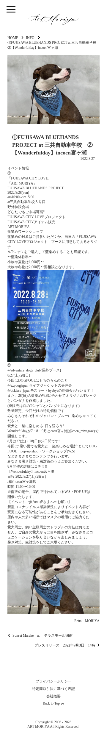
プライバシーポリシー (53, 681)
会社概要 (53, 696)
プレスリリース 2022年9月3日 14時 (64, 645)
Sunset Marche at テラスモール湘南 (42, 635)
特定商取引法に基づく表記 (53, 689)
